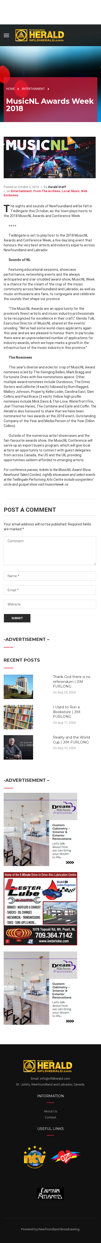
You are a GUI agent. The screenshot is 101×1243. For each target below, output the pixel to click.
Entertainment (21, 191)
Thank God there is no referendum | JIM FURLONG (71, 682)
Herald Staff (57, 187)
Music (75, 191)
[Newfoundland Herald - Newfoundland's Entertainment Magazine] (42, 34)
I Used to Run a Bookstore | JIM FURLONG (66, 712)
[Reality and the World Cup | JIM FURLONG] (18, 747)
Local (66, 191)
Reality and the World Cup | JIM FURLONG (71, 739)
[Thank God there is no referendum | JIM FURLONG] (18, 687)
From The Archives (46, 191)
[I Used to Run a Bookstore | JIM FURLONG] (18, 717)
